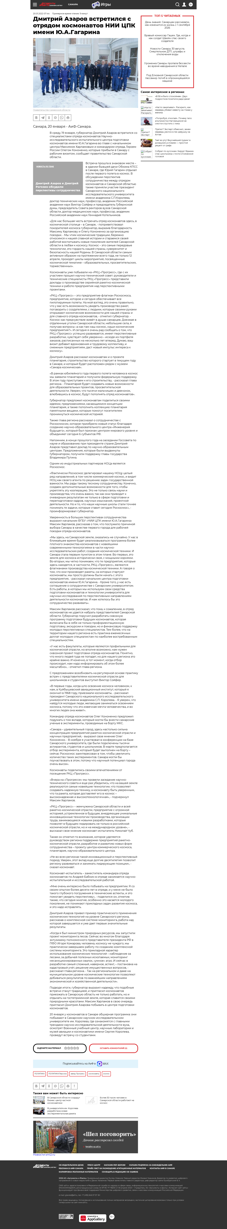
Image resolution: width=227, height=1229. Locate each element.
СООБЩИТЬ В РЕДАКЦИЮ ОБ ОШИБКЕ (120, 1172)
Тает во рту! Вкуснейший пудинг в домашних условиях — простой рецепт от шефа (172, 143)
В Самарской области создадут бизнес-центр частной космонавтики (63, 1100)
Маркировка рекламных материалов (78, 1172)
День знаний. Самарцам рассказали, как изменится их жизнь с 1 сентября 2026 (167, 25)
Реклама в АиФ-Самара (71, 1168)
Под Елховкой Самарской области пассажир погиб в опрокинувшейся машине (167, 78)
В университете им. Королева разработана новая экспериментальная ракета (62, 1111)
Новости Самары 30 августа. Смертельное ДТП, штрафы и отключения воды (167, 51)
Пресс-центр (93, 1165)
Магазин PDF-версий (114, 1165)
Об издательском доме (71, 1165)
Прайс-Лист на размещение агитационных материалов (116, 1168)
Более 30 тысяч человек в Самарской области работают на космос (117, 1100)
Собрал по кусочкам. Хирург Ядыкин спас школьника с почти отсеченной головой (174, 154)
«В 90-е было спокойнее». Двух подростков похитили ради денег (172, 97)
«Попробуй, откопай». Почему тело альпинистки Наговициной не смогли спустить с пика (173, 121)
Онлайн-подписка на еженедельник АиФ (150, 1165)
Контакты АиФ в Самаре (162, 1168)
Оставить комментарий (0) (113, 1048)
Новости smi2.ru (44, 1154)
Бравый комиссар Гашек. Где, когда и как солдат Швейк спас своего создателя (167, 38)
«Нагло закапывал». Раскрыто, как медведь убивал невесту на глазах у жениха (173, 110)
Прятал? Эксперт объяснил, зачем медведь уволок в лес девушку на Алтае (172, 132)
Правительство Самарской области (51, 110)
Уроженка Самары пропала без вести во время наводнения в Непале (167, 65)
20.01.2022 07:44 (41, 13)
